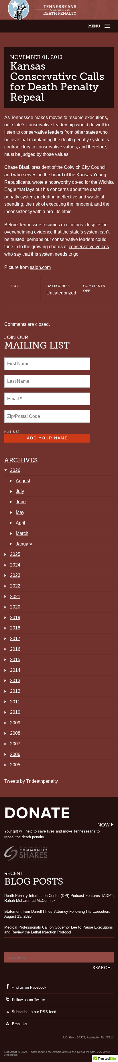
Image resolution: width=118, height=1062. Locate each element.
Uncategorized (61, 292)
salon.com (40, 267)
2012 (15, 691)
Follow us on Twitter (28, 1000)
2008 (15, 733)
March (22, 533)
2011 (15, 701)
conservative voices (89, 246)
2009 (15, 722)
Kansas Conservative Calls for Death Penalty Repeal (57, 81)
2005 (15, 764)
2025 (15, 554)
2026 (15, 470)
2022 (15, 585)
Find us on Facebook (28, 987)
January (24, 543)
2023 (15, 575)
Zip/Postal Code (23, 413)
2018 (15, 627)
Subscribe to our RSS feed (34, 1012)
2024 (15, 564)
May (20, 512)
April (20, 523)
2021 (15, 596)
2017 (15, 638)
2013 (15, 680)
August (23, 480)
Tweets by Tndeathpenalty (31, 781)
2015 (15, 659)
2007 (15, 743)
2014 (15, 670)
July (20, 491)
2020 (15, 606)
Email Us (19, 1024)
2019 (15, 617)
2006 (15, 754)
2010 (15, 712)
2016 (15, 649)
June (21, 501)
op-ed (78, 182)
